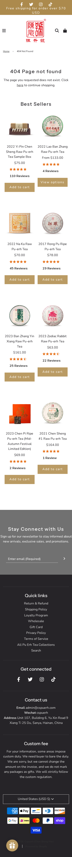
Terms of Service (36, 639)
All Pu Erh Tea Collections (36, 645)
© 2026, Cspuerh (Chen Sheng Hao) (34, 841)
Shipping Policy (36, 609)
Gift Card (36, 627)
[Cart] (65, 30)
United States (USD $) (34, 799)
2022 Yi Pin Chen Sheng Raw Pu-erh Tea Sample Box (19, 151)
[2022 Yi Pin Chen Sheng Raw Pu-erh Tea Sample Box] (20, 125)
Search (36, 650)
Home (6, 51)
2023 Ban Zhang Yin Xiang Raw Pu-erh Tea (19, 341)
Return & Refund (36, 603)
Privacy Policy (36, 633)
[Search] (57, 30)
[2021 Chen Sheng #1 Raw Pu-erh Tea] (53, 412)
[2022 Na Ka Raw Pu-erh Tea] (20, 223)
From (52, 158)
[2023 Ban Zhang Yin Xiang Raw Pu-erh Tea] (20, 315)
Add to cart (19, 187)
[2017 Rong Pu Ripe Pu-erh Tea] (53, 223)
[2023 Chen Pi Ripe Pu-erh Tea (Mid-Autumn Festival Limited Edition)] (20, 412)
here (20, 85)
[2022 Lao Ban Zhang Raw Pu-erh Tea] (53, 125)
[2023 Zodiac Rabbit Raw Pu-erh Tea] (53, 315)
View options (52, 182)
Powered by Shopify (36, 846)
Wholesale (36, 621)
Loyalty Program (36, 615)
